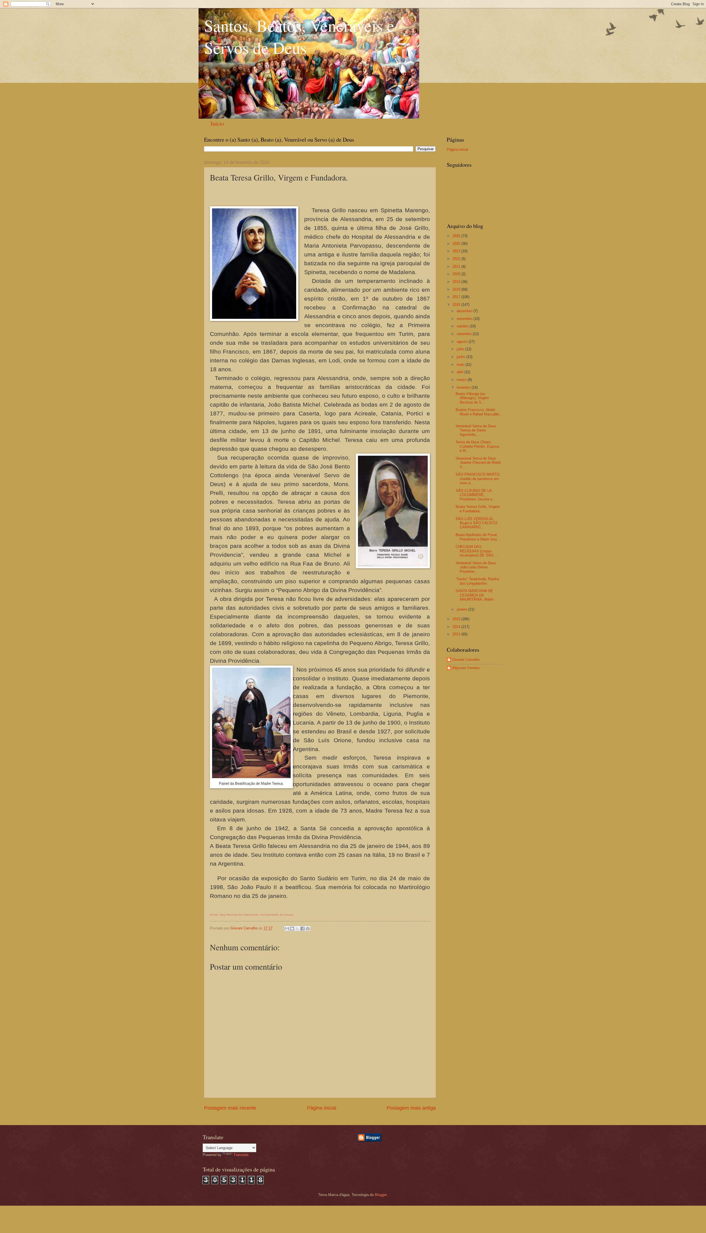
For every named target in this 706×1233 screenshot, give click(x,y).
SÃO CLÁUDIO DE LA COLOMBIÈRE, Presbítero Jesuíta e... (476, 495)
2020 (457, 274)
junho (461, 357)
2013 (457, 634)
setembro (465, 334)
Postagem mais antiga (411, 1108)
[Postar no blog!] (292, 928)
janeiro (462, 609)
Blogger (381, 1195)
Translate (241, 1155)
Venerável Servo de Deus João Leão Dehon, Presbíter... (476, 567)
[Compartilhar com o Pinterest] (308, 928)
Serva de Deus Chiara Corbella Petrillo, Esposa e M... (477, 446)
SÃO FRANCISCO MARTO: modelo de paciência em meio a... (478, 478)
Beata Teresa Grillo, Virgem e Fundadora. (478, 509)
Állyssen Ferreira (465, 668)
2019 (457, 282)
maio (461, 364)
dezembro (465, 311)
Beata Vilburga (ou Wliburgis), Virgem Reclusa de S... (472, 398)
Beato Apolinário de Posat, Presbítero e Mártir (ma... (478, 537)
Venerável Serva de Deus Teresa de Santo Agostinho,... (476, 430)
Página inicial (321, 1108)
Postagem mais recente (230, 1108)
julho (461, 349)
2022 (457, 259)
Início (217, 123)
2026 (457, 236)
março (462, 380)
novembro (465, 319)
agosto (463, 342)
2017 (457, 297)
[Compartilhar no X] (297, 928)
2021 (457, 266)
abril (460, 372)
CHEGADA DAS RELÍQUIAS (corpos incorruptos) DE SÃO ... (477, 551)
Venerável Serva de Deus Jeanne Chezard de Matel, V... (479, 462)
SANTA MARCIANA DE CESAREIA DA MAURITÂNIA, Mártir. (475, 595)
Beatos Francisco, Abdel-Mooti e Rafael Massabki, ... (478, 414)
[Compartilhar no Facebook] (302, 928)
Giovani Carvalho (466, 659)
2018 (457, 289)
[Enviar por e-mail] (287, 928)
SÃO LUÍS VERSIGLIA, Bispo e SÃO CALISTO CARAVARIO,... (476, 523)
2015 (457, 619)
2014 (457, 627)
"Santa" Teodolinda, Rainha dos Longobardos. (477, 581)
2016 (457, 305)
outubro (463, 326)
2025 (457, 244)
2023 (457, 251)
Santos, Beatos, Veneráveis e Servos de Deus (299, 36)
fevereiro (464, 387)
